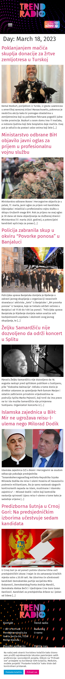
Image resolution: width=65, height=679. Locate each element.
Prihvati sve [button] (32, 672)
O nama (38, 632)
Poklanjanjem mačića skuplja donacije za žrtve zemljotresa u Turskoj (28, 53)
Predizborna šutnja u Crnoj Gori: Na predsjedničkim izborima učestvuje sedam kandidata (31, 514)
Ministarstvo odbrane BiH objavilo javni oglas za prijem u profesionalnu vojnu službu (29, 143)
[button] (10, 24)
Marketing (39, 629)
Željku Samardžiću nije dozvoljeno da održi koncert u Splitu (32, 333)
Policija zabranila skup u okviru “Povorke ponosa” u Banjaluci (31, 236)
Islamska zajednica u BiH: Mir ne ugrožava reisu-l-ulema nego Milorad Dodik (30, 418)
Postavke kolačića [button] (14, 672)
